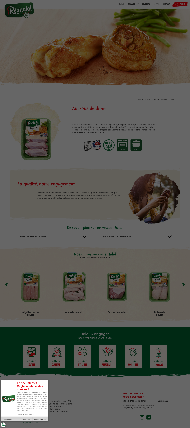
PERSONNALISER (40, 419)
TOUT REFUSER (8, 419)
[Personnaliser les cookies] (3, 424)
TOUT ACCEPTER (24, 419)
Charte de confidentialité (25, 414)
